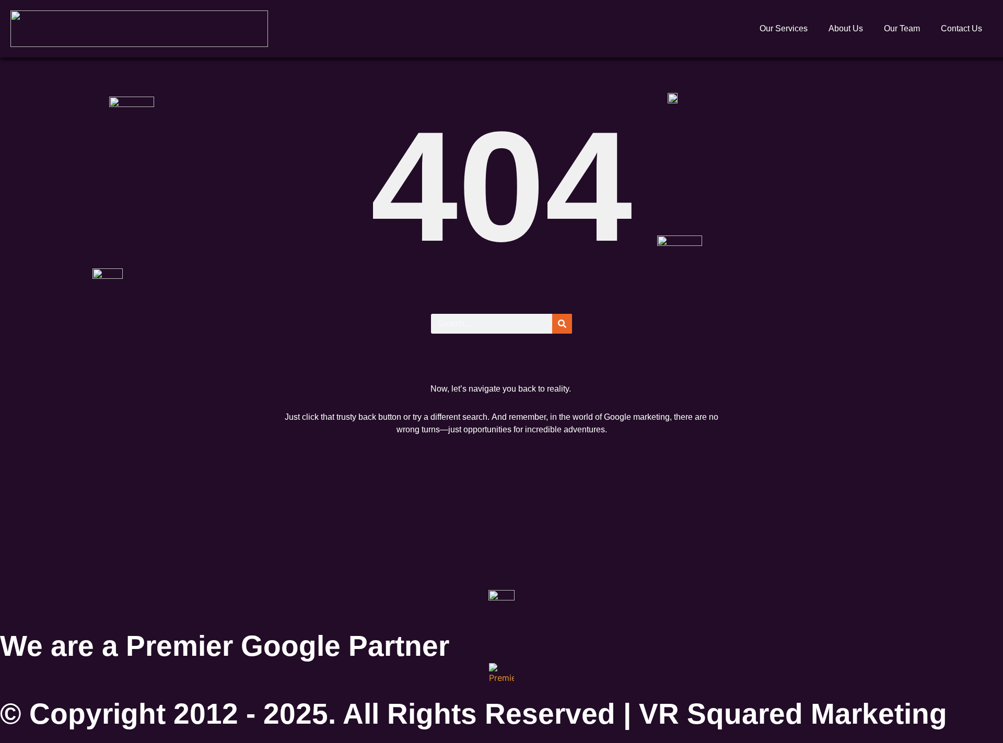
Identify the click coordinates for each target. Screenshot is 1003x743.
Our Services (784, 28)
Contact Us (961, 28)
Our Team (902, 28)
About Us (846, 28)
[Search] (562, 324)
